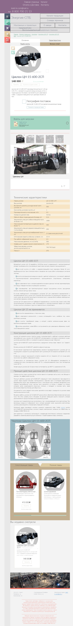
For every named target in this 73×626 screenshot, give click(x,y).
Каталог (44, 2)
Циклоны (34, 34)
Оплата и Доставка (31, 5)
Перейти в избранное (7, 33)
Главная (16, 34)
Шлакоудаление (50, 491)
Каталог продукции (55, 16)
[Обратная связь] (11, 2)
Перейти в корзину (7, 27)
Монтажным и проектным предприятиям (25, 26)
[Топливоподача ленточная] (26, 482)
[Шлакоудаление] (54, 482)
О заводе (47, 25)
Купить (16, 84)
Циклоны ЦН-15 (43, 34)
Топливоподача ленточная (25, 491)
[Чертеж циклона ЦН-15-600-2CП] (33, 441)
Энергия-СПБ (21, 17)
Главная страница (31, 2)
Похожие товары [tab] (56, 465)
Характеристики (55, 40)
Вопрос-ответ (55, 44)
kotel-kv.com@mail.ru (19, 8)
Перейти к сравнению (7, 39)
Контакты (45, 5)
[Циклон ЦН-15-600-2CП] (32, 71)
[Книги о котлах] (14, 2)
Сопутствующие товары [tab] (24, 465)
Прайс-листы (25, 44)
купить (63, 407)
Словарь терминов (55, 20)
